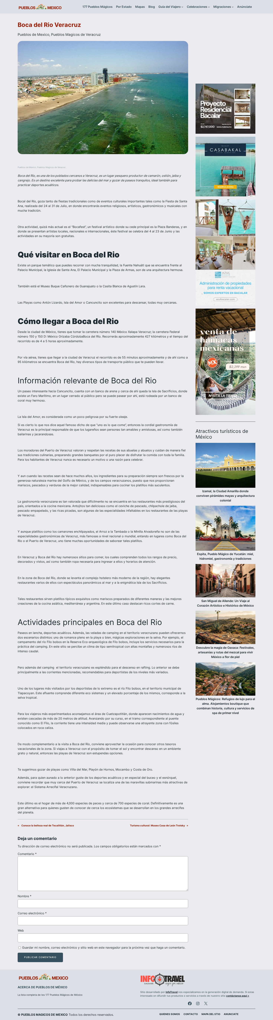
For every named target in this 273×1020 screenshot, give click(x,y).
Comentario (27, 854)
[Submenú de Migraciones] (233, 7)
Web (21, 930)
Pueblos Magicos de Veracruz (76, 34)
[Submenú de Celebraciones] (209, 7)
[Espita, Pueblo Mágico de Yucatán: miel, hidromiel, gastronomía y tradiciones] (225, 529)
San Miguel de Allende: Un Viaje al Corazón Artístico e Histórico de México (225, 603)
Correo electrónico (32, 913)
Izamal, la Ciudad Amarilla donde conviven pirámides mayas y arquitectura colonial (225, 495)
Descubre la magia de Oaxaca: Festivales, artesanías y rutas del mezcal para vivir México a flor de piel (225, 652)
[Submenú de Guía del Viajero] (182, 7)
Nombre (24, 896)
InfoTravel (172, 992)
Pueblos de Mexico (33, 34)
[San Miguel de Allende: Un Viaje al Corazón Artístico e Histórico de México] (225, 581)
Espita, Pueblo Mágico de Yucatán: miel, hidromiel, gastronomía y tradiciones (225, 556)
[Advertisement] (225, 51)
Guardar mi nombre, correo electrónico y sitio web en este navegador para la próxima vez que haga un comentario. (103, 947)
